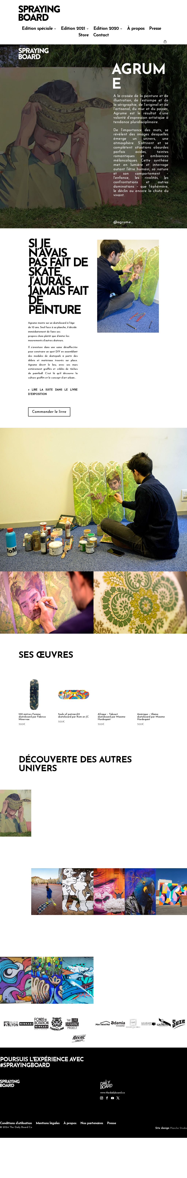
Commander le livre (49, 412)
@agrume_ (123, 222)
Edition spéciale (37, 29)
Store (83, 35)
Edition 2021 (73, 29)
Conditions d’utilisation (16, 1123)
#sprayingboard (25, 1066)
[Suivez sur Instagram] (101, 1098)
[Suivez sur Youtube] (112, 1098)
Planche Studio (178, 1128)
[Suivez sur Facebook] (107, 1098)
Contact (101, 35)
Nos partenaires (91, 1123)
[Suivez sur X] (118, 1098)
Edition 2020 (106, 29)
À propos (135, 29)
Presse (155, 29)
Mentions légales (48, 1123)
